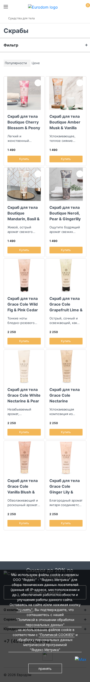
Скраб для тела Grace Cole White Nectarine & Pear (24, 395)
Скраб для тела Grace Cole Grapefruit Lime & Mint (66, 304)
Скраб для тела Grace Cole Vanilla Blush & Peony (22, 486)
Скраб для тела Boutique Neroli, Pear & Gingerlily (65, 213)
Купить (24, 159)
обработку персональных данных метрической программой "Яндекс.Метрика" (45, 645)
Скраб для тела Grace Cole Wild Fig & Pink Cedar (22, 304)
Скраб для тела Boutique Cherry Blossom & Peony (23, 122)
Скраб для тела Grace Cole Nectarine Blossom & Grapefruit (64, 395)
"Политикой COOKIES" (57, 635)
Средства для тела (21, 18)
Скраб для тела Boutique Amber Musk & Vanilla (64, 122)
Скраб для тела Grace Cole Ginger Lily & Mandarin (64, 486)
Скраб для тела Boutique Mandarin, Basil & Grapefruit (23, 213)
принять (45, 669)
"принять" (25, 610)
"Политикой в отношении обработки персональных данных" (45, 622)
